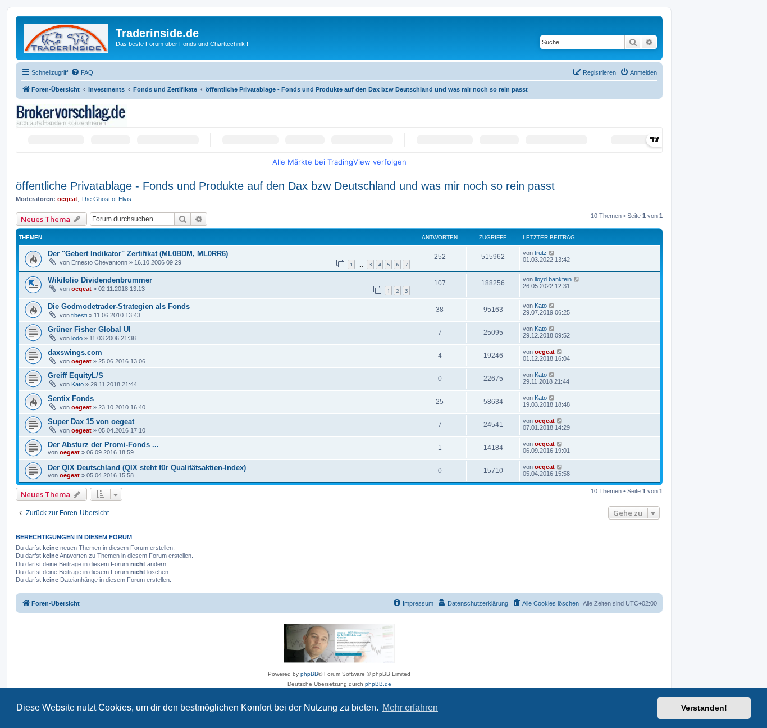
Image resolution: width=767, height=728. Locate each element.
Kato (541, 305)
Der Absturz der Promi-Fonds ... (103, 444)
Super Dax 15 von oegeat (91, 421)
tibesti (79, 315)
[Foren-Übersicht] (67, 36)
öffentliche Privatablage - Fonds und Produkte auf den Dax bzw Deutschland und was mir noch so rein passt (285, 186)
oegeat (67, 198)
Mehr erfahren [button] (410, 707)
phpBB (309, 674)
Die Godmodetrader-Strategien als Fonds (119, 306)
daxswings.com (75, 352)
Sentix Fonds (71, 398)
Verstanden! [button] (704, 707)
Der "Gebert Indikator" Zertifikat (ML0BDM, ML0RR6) (138, 253)
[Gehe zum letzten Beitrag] (552, 252)
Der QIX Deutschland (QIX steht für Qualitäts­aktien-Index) (147, 467)
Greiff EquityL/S (75, 375)
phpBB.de (378, 684)
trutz (541, 252)
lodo (77, 338)
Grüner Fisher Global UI (89, 329)
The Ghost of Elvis (106, 198)
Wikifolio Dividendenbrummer (100, 280)
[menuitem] (82, 72)
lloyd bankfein (553, 279)
